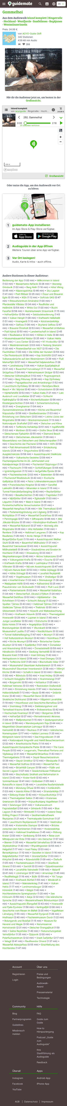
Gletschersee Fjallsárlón (16, 433)
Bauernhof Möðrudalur (34, 542)
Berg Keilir (31, 287)
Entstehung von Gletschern (16, 416)
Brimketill (29, 811)
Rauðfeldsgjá (11, 876)
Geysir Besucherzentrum (46, 757)
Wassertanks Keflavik (27, 283)
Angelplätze (35, 624)
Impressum (47, 1101)
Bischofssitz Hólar (49, 661)
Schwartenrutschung (48, 403)
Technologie (43, 998)
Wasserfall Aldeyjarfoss (14, 944)
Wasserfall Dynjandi (37, 914)
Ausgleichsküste (11, 454)
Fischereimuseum (25, 862)
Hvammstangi (47, 678)
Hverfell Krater (17, 580)
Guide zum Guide (42, 1021)
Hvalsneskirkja (52, 828)
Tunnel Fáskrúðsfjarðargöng (17, 491)
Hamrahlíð (7, 730)
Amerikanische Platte (27, 743)
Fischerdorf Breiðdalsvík (17, 478)
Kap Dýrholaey (52, 379)
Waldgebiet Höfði (13, 583)
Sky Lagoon (53, 290)
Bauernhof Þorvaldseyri (28, 369)
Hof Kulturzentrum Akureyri (18, 638)
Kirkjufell (6, 859)
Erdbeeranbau (44, 709)
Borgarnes (47, 713)
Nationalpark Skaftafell (14, 423)
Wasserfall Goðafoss (50, 590)
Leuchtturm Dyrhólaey (16, 386)
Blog (14, 1013)
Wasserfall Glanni (32, 696)
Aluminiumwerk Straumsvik (39, 311)
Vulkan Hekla (54, 338)
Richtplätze (8, 515)
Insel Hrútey (46, 675)
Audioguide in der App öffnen (32, 246)
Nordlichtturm (44, 631)
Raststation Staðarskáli (49, 685)
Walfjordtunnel (23, 719)
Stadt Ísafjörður (44, 937)
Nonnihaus (53, 638)
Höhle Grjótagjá (48, 569)
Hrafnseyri (7, 917)
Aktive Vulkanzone (46, 556)
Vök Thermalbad (47, 508)
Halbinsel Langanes (35, 532)
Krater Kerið (29, 777)
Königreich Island (11, 736)
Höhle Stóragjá (17, 573)
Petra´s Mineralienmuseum (42, 481)
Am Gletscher (45, 839)
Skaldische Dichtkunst (14, 699)
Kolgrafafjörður (10, 856)
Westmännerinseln (19, 345)
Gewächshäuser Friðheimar (46, 770)
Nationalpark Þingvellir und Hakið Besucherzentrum (37, 740)
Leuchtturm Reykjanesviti (23, 822)
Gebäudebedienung (43, 314)
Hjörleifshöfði (11, 392)
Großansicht (33, 100)
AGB (17, 1101)
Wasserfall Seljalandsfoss (41, 362)
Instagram (17, 1078)
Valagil (7, 941)
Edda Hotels (8, 624)
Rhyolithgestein (39, 845)
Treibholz (40, 607)
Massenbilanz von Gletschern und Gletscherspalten (29, 440)
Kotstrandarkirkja (50, 321)
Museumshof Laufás (13, 631)
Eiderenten (46, 474)
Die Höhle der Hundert (41, 352)
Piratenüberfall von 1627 (29, 348)
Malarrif (56, 869)
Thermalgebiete (10, 757)
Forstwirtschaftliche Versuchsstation (21, 505)
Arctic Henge (33, 535)
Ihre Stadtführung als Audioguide (45, 1053)
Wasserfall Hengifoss (13, 508)
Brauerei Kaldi (9, 655)
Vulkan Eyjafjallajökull (48, 365)
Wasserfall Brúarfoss (37, 753)
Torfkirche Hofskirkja (27, 426)
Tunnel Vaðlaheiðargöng (17, 634)
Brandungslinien (10, 627)
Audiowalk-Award (42, 985)
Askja (29, 896)
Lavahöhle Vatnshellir (27, 869)
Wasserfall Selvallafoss (38, 842)
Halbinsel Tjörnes (42, 604)
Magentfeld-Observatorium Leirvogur (22, 726)
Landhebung (16, 365)
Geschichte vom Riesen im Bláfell (19, 910)
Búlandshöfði (32, 859)
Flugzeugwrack (52, 375)
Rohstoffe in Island (12, 784)
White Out (32, 307)
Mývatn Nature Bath (15, 569)
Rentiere (6, 532)
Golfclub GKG (47, 297)
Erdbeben (37, 781)
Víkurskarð (39, 627)
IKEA (24, 297)
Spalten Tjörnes (10, 604)
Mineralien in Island (36, 488)
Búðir (34, 876)
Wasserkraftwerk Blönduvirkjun (41, 900)
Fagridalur (51, 495)
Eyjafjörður (30, 644)
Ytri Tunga (57, 876)
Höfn (52, 443)
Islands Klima (23, 791)
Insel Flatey (31, 849)
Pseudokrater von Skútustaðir (18, 587)
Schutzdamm (45, 389)
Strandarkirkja (51, 791)
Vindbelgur (50, 576)
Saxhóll (27, 866)
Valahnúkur (56, 822)
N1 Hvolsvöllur (50, 341)
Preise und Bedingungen (44, 976)
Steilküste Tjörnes (11, 607)
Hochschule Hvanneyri (16, 713)
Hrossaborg (32, 552)
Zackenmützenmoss (13, 409)
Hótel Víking (57, 287)
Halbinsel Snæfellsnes (27, 832)
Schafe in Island (31, 672)
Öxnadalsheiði (41, 648)
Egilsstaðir (40, 498)
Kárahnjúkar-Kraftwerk (45, 522)
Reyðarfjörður (53, 491)
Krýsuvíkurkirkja (47, 794)
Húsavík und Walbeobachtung (46, 610)
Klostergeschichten (12, 403)
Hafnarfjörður (11, 314)
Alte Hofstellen (35, 529)
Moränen (20, 430)
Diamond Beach (52, 433)
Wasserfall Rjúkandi (20, 525)
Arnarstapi (47, 873)
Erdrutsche (41, 621)
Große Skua (45, 430)
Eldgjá (30, 890)
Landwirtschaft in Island (43, 331)
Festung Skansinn (52, 345)
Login (15, 979)
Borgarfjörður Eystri (12, 539)
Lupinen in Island (37, 617)
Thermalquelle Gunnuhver (40, 818)
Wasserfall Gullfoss (19, 764)
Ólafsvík (57, 859)
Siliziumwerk (9, 610)
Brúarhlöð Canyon (25, 767)
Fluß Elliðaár (21, 294)
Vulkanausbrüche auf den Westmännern (23, 358)
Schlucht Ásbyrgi (36, 600)
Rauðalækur (16, 334)
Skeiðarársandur (38, 413)
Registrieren (18, 974)
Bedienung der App (12, 280)
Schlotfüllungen (43, 467)
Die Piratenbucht (13, 355)
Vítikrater (7, 566)
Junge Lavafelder (11, 621)
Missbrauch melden (18, 1032)
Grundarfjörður (39, 856)
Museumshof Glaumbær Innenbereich (22, 668)
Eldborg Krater (17, 794)
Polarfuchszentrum (12, 937)
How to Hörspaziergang (45, 1030)
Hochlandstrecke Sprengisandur (19, 893)
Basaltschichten (23, 495)
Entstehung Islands (25, 689)
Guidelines (17, 1024)
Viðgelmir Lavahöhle (50, 699)
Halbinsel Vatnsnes (12, 685)
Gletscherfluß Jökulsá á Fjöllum (32, 593)
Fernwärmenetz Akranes (47, 716)
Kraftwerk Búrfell (25, 879)
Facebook (17, 1083)
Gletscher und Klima (51, 423)
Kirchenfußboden (40, 399)
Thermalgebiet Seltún (21, 798)
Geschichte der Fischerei (23, 443)
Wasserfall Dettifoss (12, 597)
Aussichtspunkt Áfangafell (23, 903)
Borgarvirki (15, 682)
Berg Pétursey (22, 379)
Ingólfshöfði (58, 426)
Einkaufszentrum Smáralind (24, 300)
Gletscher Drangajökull (41, 927)
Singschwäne (31, 450)
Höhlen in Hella (44, 334)
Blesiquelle (51, 760)
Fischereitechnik (18, 474)
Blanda (58, 672)
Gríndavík (36, 808)
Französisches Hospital (22, 484)
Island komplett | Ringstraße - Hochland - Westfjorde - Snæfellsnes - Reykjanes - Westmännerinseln (32, 21)
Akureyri (48, 634)
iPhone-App (43, 1083)
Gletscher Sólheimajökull (17, 375)
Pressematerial (44, 992)
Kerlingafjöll (42, 907)
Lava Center (21, 341)
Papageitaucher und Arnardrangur (33, 382)
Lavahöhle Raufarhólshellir (50, 784)
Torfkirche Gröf (18, 661)
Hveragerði (21, 321)
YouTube (16, 1089)
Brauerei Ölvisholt (19, 328)
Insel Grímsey (38, 655)
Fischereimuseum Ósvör (40, 917)
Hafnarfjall (15, 716)
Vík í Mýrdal (18, 389)
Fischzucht (15, 467)
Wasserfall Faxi (51, 764)
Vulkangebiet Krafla (20, 559)
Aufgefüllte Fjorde (44, 471)
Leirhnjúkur (42, 563)
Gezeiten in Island (41, 852)
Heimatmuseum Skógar (40, 372)
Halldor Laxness (39, 733)
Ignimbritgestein (13, 471)
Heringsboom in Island (14, 658)
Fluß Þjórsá (10, 331)
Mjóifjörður (15, 498)
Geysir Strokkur (24, 760)
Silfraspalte (38, 518)
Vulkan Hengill (17, 317)
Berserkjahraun (10, 852)
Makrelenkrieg (29, 883)
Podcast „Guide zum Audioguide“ (45, 1041)
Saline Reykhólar (18, 931)
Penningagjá (11, 518)
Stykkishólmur (9, 845)
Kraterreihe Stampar (26, 825)
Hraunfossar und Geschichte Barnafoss (36, 702)
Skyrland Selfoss (46, 324)
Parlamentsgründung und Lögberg (28, 512)
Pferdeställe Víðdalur (13, 304)
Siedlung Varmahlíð (39, 651)
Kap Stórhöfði (43, 355)
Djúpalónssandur (54, 866)
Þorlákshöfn (54, 787)
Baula (35, 692)
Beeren (8, 842)
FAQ (39, 1013)
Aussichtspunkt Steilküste (47, 454)
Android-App (43, 1078)
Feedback (42, 1062)
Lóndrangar (22, 873)
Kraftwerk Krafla (13, 563)
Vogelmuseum (23, 576)
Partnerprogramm (21, 1019)
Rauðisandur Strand (35, 941)
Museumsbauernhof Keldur (18, 338)
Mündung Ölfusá (24, 787)
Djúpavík (33, 934)
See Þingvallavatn (44, 736)
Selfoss (20, 324)
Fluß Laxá (53, 587)
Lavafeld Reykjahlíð (50, 573)
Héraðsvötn (8, 651)
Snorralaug (15, 706)
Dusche (48, 559)
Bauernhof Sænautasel (14, 546)
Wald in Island (33, 501)
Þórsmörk (7, 890)
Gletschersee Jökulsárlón (29, 437)
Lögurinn (7, 501)
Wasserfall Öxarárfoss (39, 515)
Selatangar (15, 805)
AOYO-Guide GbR (31, 33)
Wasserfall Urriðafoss (53, 328)
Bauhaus (31, 730)
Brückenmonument (38, 420)
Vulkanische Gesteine (27, 457)
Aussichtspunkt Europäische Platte (20, 747)
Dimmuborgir (46, 580)
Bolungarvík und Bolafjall (17, 920)
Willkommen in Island (48, 280)
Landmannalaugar (31, 886)
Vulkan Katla (39, 392)
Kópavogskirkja (24, 290)
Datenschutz (31, 1101)
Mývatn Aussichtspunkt (38, 566)
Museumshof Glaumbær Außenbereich (30, 665)
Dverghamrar (23, 406)
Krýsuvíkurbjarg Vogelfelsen (43, 801)
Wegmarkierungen (12, 556)
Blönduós (21, 675)
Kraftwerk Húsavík (25, 614)
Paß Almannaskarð (19, 447)
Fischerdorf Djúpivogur (45, 464)
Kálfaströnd (43, 583)
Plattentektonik (18, 590)
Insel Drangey (47, 658)
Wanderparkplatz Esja (37, 723)
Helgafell (7, 849)
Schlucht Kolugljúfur (14, 678)
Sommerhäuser (10, 781)
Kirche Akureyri (18, 641)
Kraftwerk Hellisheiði (49, 317)
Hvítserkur (40, 682)
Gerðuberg (28, 835)
